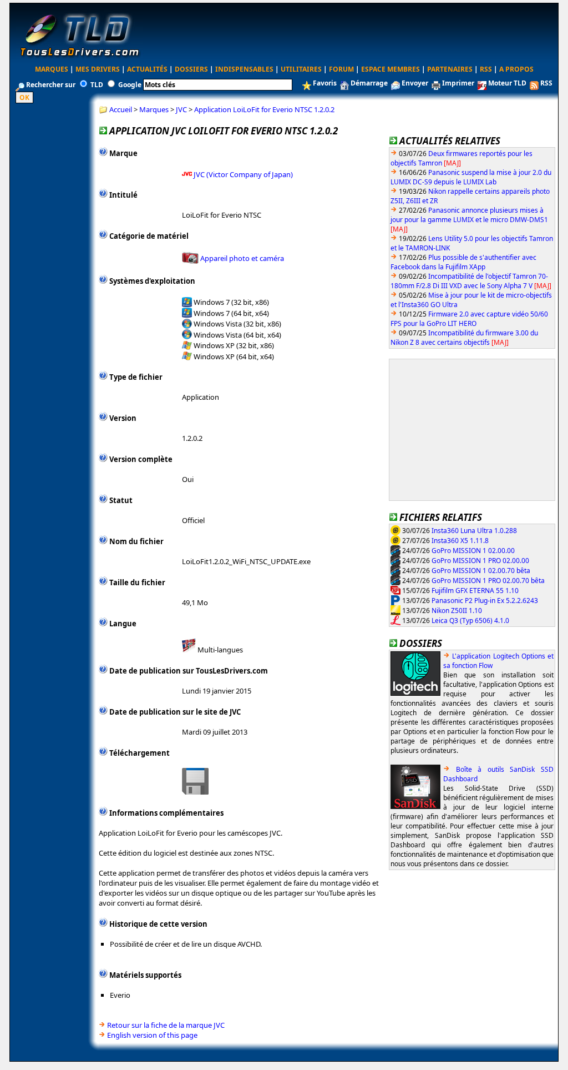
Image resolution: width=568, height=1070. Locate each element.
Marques (51, 69)
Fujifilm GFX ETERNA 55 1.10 (475, 590)
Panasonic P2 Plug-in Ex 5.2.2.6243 (485, 600)
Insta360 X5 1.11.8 (460, 540)
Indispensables (244, 69)
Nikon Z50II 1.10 (457, 610)
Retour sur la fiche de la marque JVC (166, 1025)
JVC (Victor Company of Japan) (243, 174)
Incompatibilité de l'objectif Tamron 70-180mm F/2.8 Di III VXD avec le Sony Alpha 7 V (469, 281)
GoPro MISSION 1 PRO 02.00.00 (480, 560)
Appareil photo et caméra (242, 258)
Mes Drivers (97, 69)
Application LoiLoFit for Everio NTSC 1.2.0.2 (264, 109)
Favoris (325, 83)
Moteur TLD (507, 83)
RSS (486, 69)
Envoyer (415, 83)
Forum (341, 69)
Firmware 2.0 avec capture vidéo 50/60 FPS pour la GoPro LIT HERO (469, 318)
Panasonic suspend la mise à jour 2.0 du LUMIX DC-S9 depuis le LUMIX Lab (470, 177)
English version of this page (152, 1035)
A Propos (516, 69)
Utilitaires (301, 69)
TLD (96, 84)
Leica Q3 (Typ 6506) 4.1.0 (470, 620)
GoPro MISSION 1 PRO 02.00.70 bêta (488, 580)
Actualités (147, 69)
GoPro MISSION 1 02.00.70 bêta (481, 570)
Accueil (120, 109)
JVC (181, 109)
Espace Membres (390, 69)
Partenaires (450, 69)
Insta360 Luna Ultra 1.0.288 (474, 530)
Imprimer (458, 83)
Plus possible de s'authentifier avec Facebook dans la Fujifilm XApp (463, 262)
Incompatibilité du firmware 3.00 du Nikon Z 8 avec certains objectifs (464, 337)
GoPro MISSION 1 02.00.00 (473, 550)
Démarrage (369, 83)
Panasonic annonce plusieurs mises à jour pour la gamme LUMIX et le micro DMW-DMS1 (469, 214)
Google (129, 84)
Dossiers (191, 69)
